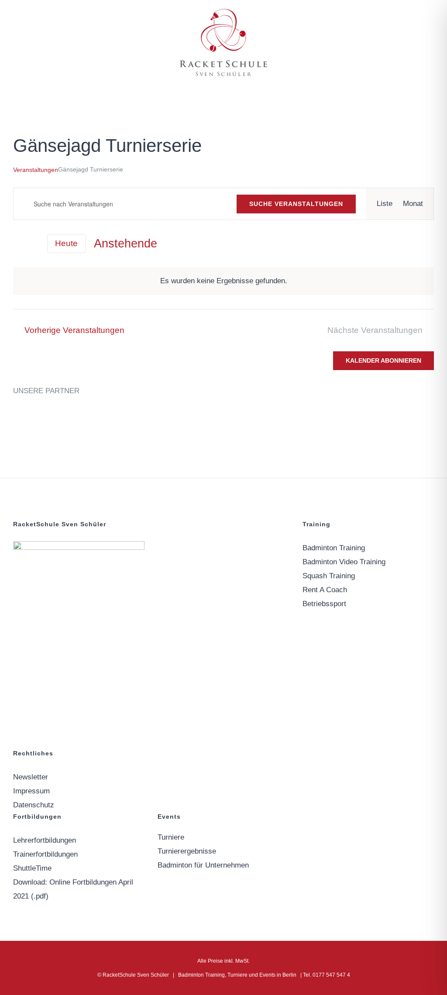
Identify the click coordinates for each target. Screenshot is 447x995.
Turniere (171, 837)
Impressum (31, 791)
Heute (66, 243)
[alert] (223, 281)
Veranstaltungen (35, 169)
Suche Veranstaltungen (296, 203)
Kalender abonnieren (383, 360)
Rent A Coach (325, 590)
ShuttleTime (32, 868)
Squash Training (329, 576)
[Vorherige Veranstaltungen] (18, 243)
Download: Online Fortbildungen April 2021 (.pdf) (73, 889)
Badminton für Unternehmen (203, 865)
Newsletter (30, 777)
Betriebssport (324, 604)
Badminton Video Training (344, 562)
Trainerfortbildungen (45, 854)
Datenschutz (33, 805)
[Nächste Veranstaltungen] (33, 244)
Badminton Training (334, 548)
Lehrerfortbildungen (44, 840)
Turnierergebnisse (187, 851)
